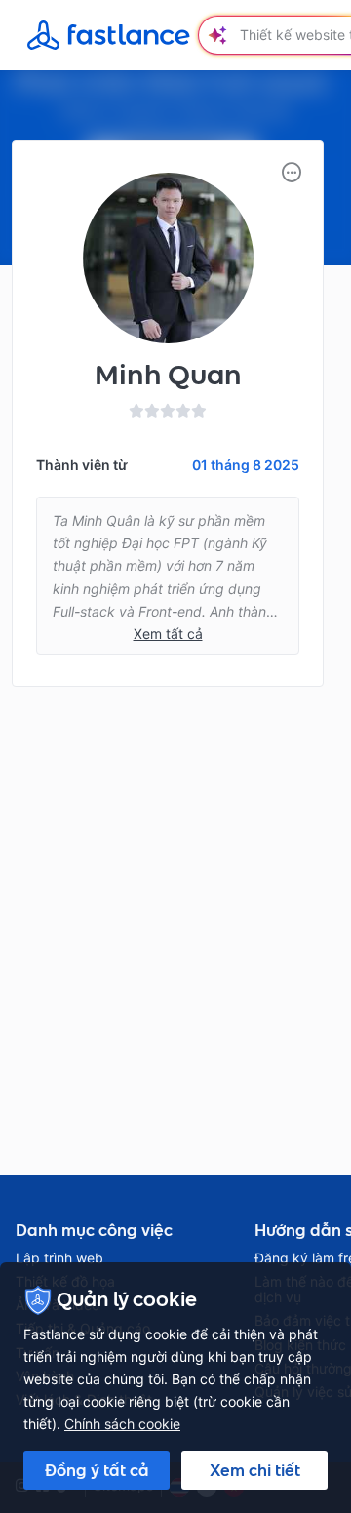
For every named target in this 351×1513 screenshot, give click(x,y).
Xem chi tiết (255, 1470)
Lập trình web (59, 1258)
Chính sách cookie (122, 1423)
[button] (291, 172)
